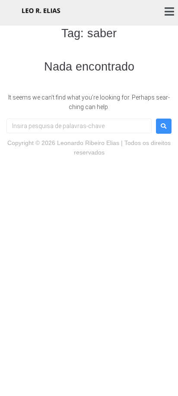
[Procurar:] (79, 126)
